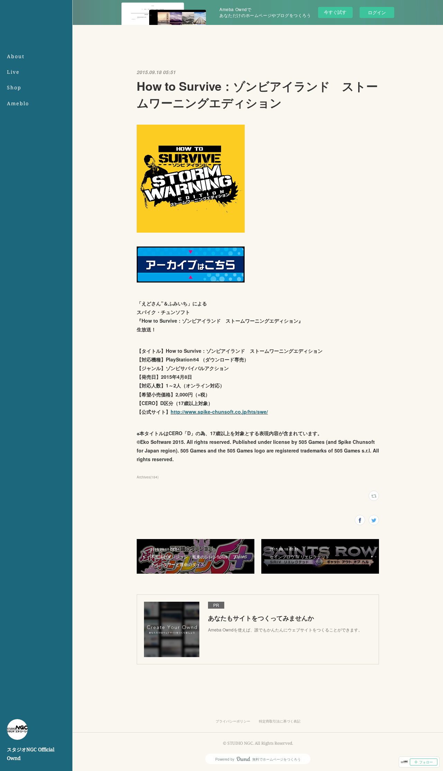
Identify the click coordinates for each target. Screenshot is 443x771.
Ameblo (18, 103)
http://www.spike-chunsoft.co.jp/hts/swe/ (219, 411)
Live (13, 72)
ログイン (377, 12)
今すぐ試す (335, 12)
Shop (14, 87)
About (16, 56)
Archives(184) (148, 477)
